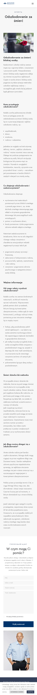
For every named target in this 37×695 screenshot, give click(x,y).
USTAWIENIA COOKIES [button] (17, 692)
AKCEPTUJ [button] (30, 692)
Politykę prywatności (17, 616)
